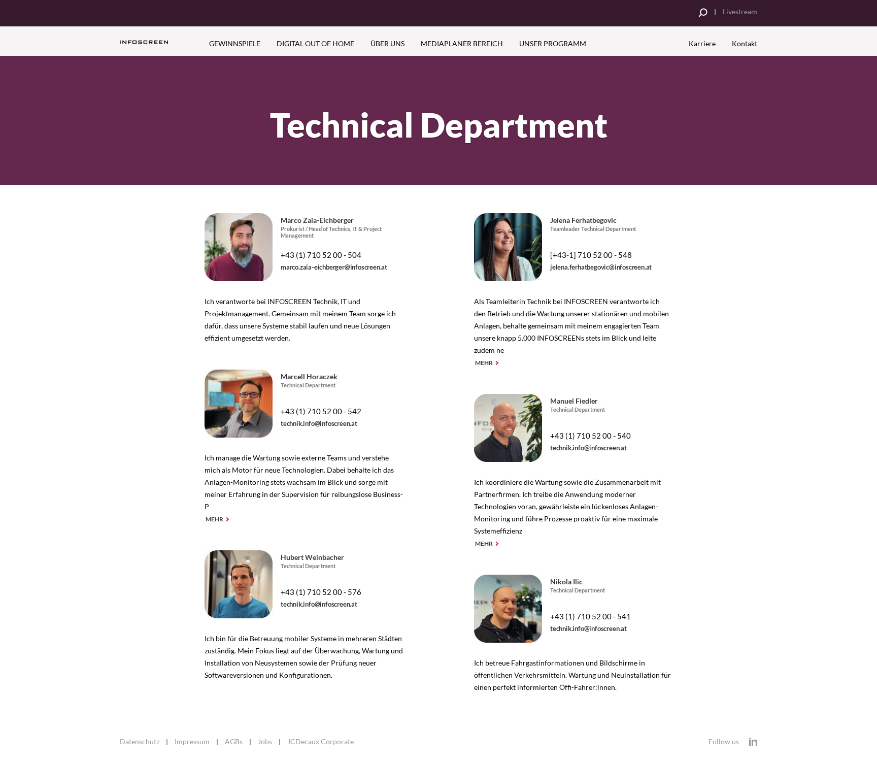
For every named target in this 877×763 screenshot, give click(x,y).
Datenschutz (139, 742)
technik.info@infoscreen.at (319, 423)
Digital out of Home (315, 43)
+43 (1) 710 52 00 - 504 (321, 254)
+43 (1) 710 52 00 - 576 (321, 591)
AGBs (234, 742)
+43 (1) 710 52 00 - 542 (321, 411)
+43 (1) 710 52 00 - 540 (590, 435)
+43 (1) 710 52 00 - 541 (590, 616)
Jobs (265, 742)
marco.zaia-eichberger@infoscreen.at (334, 267)
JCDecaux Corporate (320, 742)
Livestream (740, 11)
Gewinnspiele (234, 43)
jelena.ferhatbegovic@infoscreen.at (601, 267)
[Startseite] (158, 42)
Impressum (192, 742)
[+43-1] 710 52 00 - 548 (591, 254)
